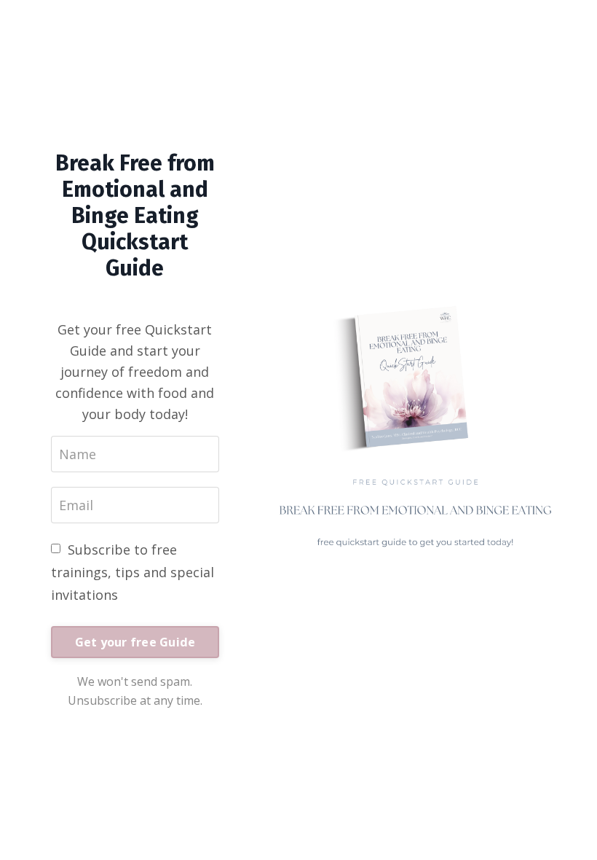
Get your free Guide (135, 642)
